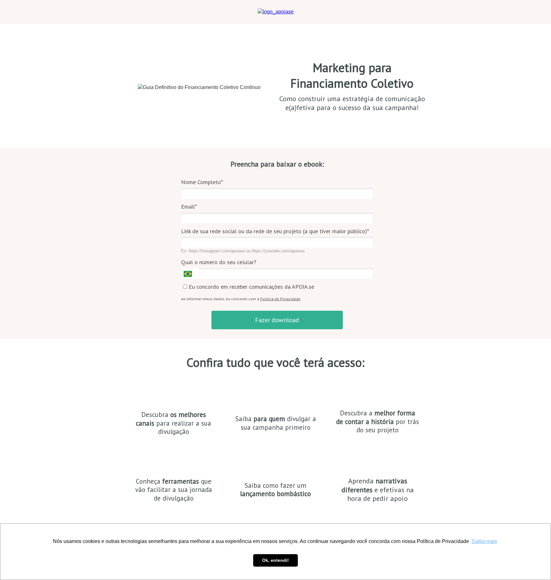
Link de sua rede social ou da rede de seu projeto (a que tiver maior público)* (275, 231)
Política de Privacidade (280, 298)
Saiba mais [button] (484, 541)
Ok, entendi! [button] (275, 560)
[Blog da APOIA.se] (276, 11)
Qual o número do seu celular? (218, 262)
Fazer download (277, 320)
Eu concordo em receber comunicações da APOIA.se (250, 286)
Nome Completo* (202, 182)
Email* (189, 206)
